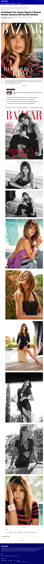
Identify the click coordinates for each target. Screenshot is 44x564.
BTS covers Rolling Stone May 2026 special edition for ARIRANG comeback (22, 101)
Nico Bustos (34, 532)
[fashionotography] (4, 1)
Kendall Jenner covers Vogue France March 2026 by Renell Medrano (21, 103)
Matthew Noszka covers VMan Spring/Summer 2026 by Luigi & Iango (21, 99)
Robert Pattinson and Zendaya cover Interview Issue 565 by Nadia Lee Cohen (23, 97)
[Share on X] (5, 21)
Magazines (7, 9)
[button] (36, 1)
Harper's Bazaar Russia (27, 532)
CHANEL (16, 532)
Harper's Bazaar (20, 532)
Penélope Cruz (11, 532)
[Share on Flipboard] (7, 21)
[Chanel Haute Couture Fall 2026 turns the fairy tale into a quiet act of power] (9, 93)
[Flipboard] (40, 546)
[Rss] (42, 546)
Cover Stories (3, 9)
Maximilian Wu (4, 17)
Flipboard (24, 107)
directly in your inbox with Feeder (36, 107)
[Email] (9, 21)
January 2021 (13, 81)
